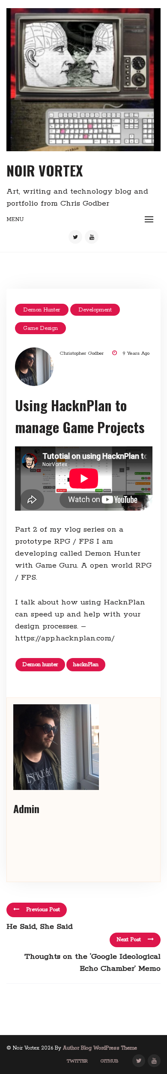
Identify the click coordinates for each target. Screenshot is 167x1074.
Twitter (77, 1061)
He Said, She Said (39, 926)
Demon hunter (40, 664)
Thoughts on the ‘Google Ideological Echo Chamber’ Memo (92, 962)
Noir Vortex (44, 170)
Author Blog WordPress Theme (100, 1048)
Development (95, 310)
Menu (15, 219)
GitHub (110, 1061)
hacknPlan (85, 664)
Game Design (40, 328)
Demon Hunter (41, 310)
